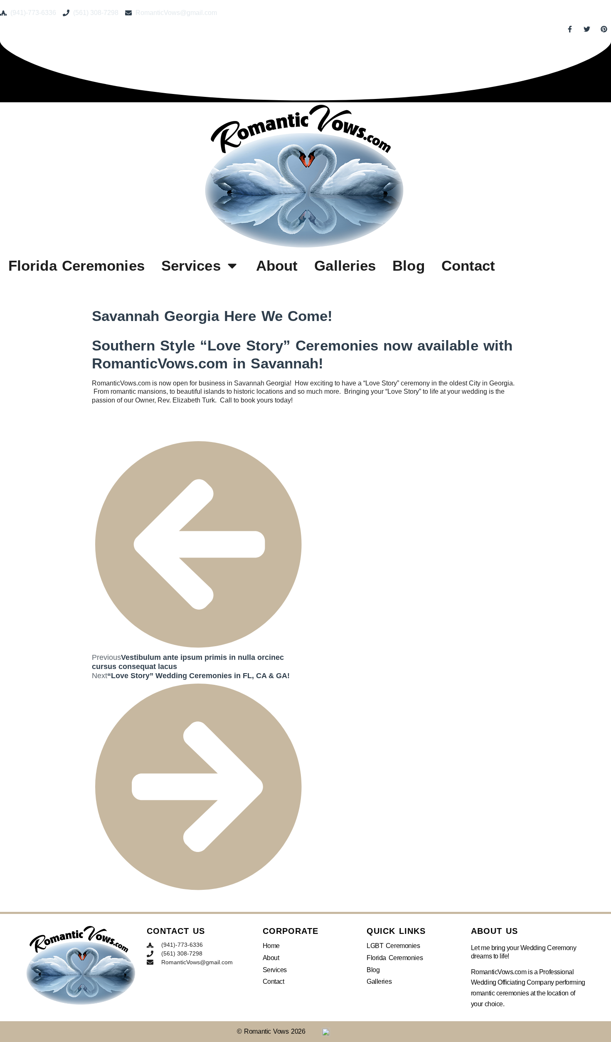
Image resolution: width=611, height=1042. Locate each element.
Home (271, 945)
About (277, 265)
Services (191, 265)
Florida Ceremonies (76, 265)
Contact (468, 265)
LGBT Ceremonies (393, 945)
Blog (408, 265)
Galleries (345, 265)
